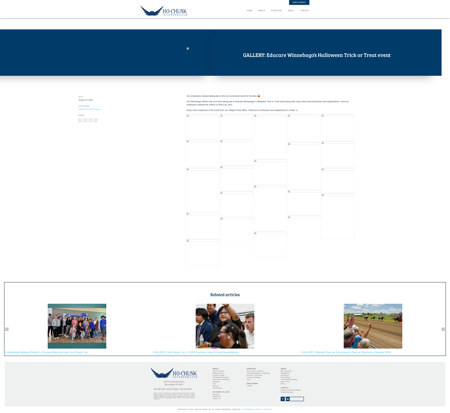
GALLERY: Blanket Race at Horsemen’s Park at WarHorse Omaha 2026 (346, 352)
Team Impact (95, 109)
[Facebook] (80, 120)
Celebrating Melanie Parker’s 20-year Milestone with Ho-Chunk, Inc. (47, 352)
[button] (7, 329)
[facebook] (283, 399)
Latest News (83, 109)
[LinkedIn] (90, 120)
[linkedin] (288, 399)
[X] (85, 120)
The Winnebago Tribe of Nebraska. (257, 409)
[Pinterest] (95, 120)
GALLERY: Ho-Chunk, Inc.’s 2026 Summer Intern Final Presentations (196, 352)
